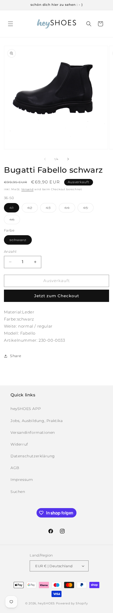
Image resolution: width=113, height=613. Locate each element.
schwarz (20, 241)
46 (14, 220)
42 (32, 208)
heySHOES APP (26, 408)
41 (14, 208)
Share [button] (15, 355)
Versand (27, 189)
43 (51, 208)
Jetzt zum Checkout (56, 295)
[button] (10, 24)
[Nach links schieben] (45, 159)
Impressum (22, 479)
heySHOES (46, 603)
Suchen (18, 491)
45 (88, 208)
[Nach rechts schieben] (68, 159)
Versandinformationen (33, 432)
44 (69, 208)
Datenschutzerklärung (33, 456)
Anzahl (10, 251)
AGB (15, 467)
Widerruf (19, 444)
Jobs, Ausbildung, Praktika (37, 420)
